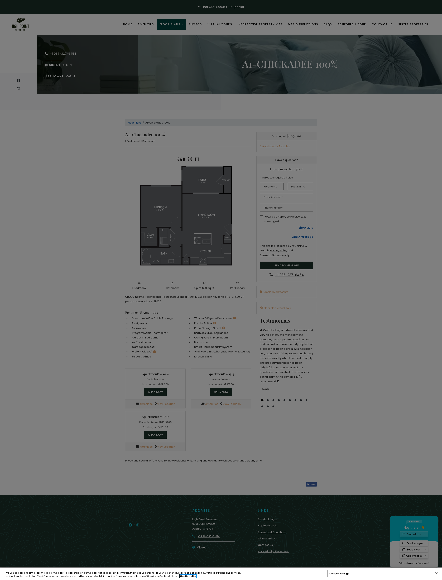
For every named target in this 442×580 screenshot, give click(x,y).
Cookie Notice (188, 576)
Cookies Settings (339, 573)
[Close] (436, 573)
